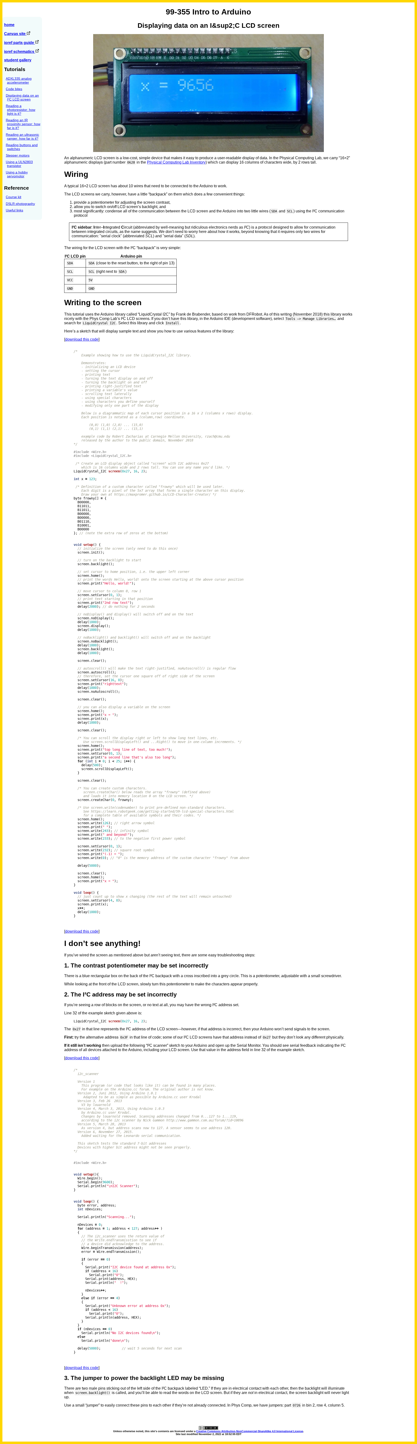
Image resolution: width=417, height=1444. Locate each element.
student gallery (17, 60)
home (9, 24)
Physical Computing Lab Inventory (176, 162)
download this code (81, 339)
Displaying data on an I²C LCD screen (22, 97)
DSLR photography (20, 204)
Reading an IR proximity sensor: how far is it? (23, 124)
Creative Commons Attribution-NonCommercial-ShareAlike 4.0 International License (249, 1431)
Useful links (14, 210)
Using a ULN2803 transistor (19, 164)
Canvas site (15, 33)
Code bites (14, 89)
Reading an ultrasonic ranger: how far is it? (22, 136)
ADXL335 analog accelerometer (19, 80)
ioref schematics (19, 51)
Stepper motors (17, 155)
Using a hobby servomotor (17, 174)
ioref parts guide (19, 42)
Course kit (13, 197)
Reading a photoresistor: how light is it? (20, 110)
